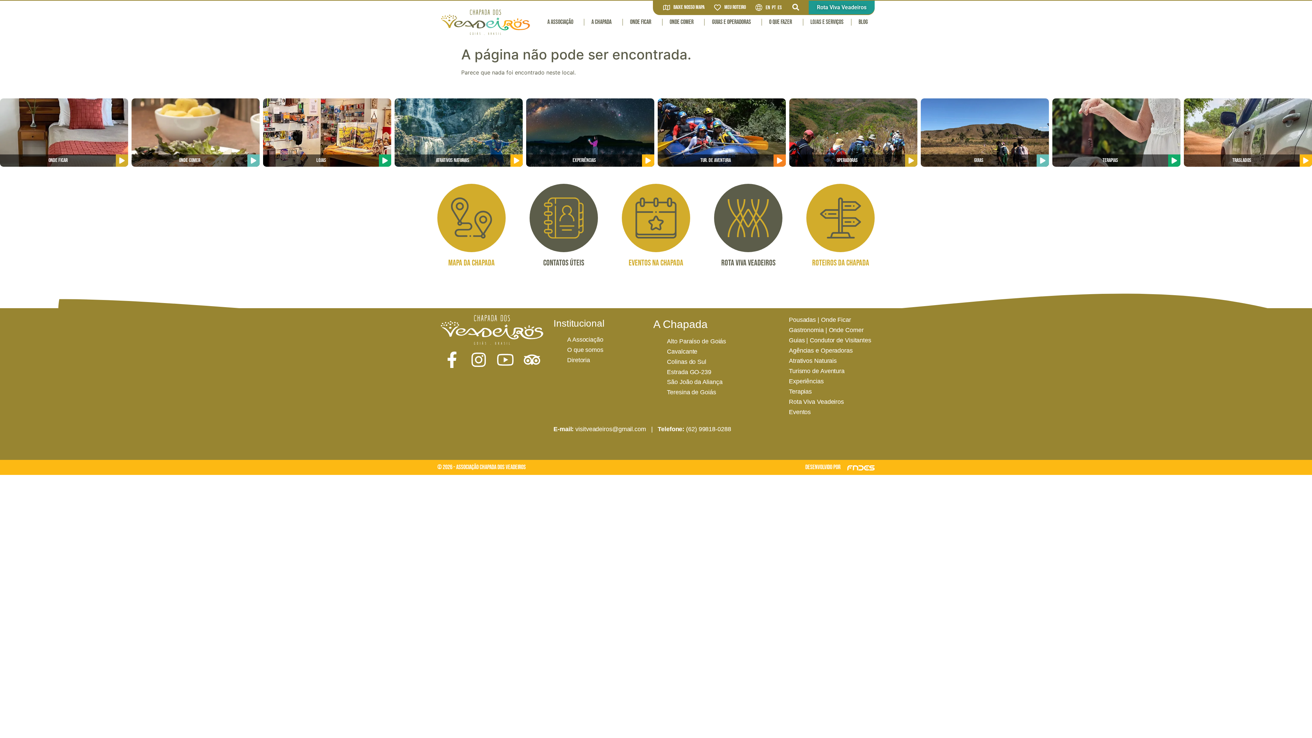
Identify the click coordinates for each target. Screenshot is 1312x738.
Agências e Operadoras (821, 350)
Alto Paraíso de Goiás (696, 341)
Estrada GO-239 (689, 372)
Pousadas (802, 319)
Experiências (806, 381)
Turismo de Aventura (817, 371)
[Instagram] (478, 360)
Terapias (800, 391)
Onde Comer (682, 22)
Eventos (800, 412)
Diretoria (578, 360)
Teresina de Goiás (691, 392)
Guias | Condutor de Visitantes (830, 340)
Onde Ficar (640, 22)
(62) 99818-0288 (708, 429)
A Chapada (601, 22)
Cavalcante (682, 351)
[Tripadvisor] (532, 360)
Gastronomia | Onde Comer (826, 330)
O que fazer (780, 22)
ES (780, 7)
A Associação (560, 22)
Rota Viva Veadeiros (816, 401)
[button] (795, 7)
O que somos (585, 349)
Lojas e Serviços (827, 22)
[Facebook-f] (452, 360)
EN (768, 7)
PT (774, 7)
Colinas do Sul (686, 361)
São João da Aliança (694, 382)
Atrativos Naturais (813, 360)
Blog (863, 22)
